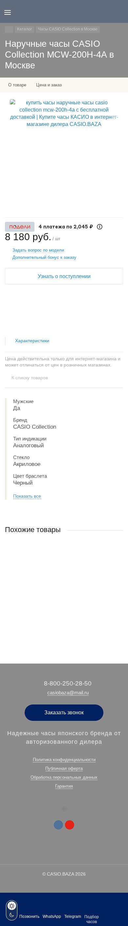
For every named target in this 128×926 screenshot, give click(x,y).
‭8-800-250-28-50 (68, 683)
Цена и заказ (49, 84)
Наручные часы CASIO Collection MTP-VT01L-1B (53, 591)
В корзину (64, 627)
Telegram (72, 916)
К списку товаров (29, 377)
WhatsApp (52, 916)
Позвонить (29, 916)
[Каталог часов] (9, 29)
